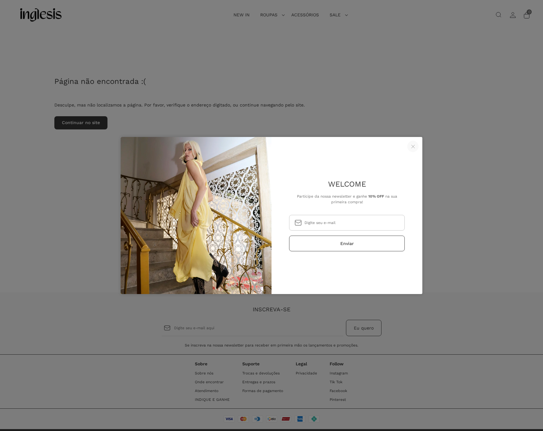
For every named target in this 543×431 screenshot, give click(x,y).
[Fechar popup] (413, 146)
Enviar (347, 243)
